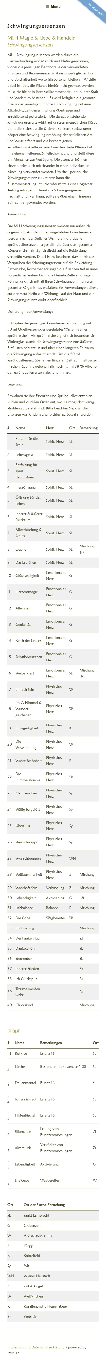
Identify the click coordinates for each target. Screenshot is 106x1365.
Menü (56, 6)
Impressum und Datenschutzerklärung (35, 1347)
